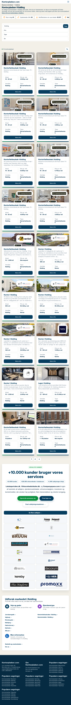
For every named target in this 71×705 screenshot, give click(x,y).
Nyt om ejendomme (32, 669)
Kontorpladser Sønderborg (10, 697)
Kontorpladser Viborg (55, 679)
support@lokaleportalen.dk (10, 669)
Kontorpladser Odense (56, 669)
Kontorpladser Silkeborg (33, 680)
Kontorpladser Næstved (33, 685)
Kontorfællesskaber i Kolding (47, 614)
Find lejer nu (46, 498)
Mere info (18, 92)
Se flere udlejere (35, 513)
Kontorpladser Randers (9, 679)
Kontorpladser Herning (32, 679)
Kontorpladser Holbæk (9, 695)
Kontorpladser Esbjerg (56, 672)
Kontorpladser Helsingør (33, 684)
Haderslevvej (9, 625)
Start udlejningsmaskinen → (35, 504)
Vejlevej (7, 617)
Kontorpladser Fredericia (56, 680)
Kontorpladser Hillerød (9, 694)
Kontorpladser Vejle (8, 684)
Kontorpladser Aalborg (56, 670)
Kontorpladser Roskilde (9, 685)
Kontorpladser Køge (55, 682)
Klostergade (9, 620)
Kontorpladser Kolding (8, 680)
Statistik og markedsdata (13, 644)
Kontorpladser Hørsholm (33, 682)
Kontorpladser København (57, 665)
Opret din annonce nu (28, 498)
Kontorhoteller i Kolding (45, 617)
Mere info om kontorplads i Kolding (13, 13)
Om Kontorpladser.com (33, 667)
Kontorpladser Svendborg (10, 699)
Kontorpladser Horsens (9, 682)
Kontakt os (29, 671)
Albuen (7, 630)
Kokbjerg (8, 622)
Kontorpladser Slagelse (9, 692)
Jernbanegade (9, 614)
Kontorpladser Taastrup (56, 685)
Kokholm (8, 628)
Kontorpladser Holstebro (56, 684)
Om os (7, 647)
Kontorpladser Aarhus (55, 667)
